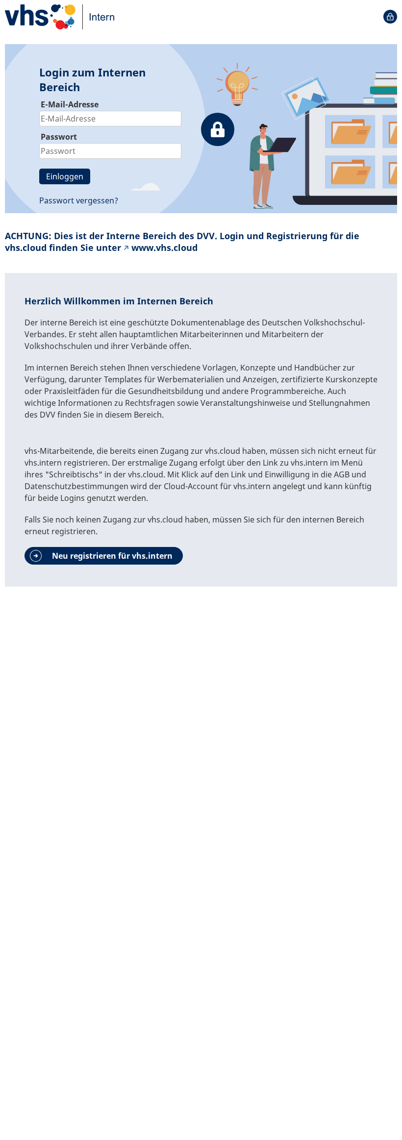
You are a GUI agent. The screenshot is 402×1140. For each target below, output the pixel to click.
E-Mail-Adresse (70, 104)
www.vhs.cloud (164, 247)
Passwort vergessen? (78, 200)
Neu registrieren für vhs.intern (112, 555)
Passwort (59, 136)
